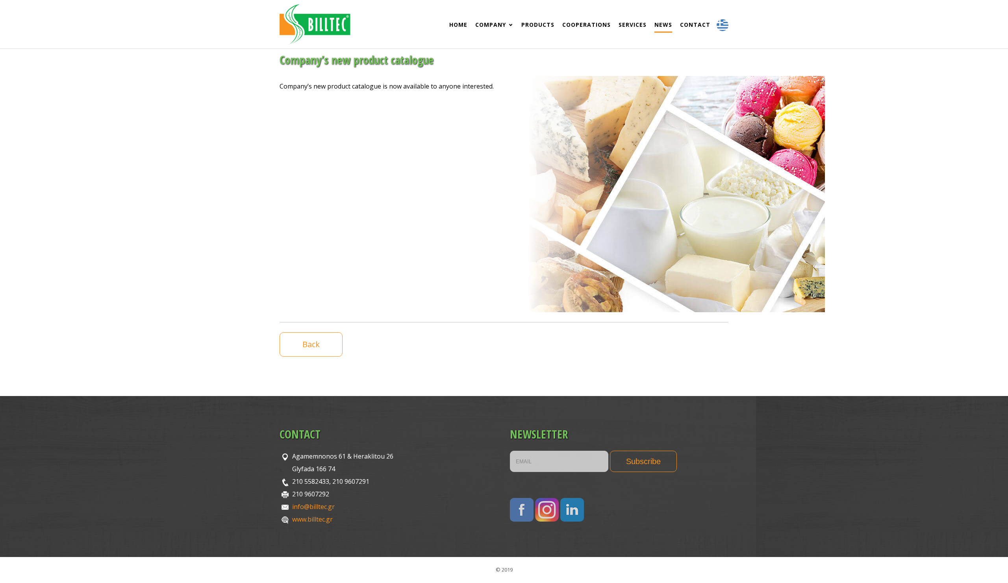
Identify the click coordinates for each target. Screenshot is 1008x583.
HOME (458, 24)
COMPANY (490, 24)
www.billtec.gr (312, 519)
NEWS (663, 24)
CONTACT (695, 24)
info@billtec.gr (313, 506)
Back (311, 344)
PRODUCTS (537, 24)
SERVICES (633, 24)
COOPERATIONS (586, 24)
